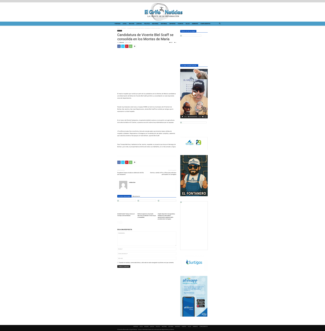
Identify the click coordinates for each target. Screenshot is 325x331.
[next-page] (121, 222)
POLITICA (147, 23)
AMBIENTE (195, 23)
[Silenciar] (203, 117)
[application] (194, 93)
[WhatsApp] (130, 46)
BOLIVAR (131, 23)
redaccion (121, 42)
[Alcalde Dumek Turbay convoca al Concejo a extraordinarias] (126, 206)
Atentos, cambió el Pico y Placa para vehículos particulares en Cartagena (163, 173)
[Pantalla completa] (205, 117)
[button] (220, 24)
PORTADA (117, 23)
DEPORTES (172, 23)
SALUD (188, 23)
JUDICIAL (139, 23)
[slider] (192, 116)
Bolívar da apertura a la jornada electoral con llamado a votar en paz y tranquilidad (147, 215)
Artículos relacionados (124, 196)
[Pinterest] (126, 46)
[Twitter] (123, 46)
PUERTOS (180, 23)
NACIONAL (155, 23)
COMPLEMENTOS (205, 23)
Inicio (118, 28)
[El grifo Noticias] (162, 12)
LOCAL (125, 23)
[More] (134, 46)
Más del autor (136, 196)
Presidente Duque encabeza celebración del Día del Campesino (130, 173)
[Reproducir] (182, 117)
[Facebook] (119, 46)
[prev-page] (118, 222)
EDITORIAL (164, 23)
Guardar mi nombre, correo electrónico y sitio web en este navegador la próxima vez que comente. (146, 262)
